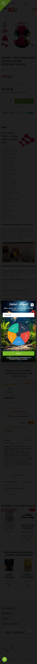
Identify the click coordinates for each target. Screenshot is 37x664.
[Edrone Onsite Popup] (18, 332)
